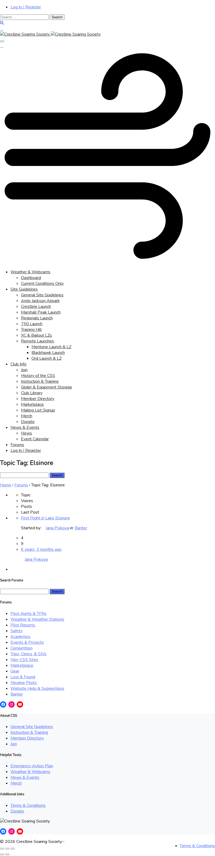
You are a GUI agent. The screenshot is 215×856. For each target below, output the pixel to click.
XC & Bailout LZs (36, 335)
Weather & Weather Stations (37, 619)
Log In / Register (25, 7)
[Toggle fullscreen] (7, 848)
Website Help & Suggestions (37, 688)
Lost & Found (22, 677)
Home (5, 485)
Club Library (31, 393)
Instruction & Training (39, 381)
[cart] (1, 28)
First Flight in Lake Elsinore (45, 518)
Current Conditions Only (42, 283)
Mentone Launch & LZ (51, 347)
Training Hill (31, 329)
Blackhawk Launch (48, 352)
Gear (14, 671)
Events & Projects (27, 642)
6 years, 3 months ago (41, 549)
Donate (28, 422)
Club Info (18, 364)
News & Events (24, 427)
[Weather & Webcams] (107, 262)
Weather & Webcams (30, 272)
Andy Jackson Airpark (40, 301)
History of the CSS (38, 376)
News (26, 433)
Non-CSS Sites (24, 660)
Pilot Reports (22, 625)
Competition (21, 648)
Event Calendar (35, 439)
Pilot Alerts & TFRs (28, 613)
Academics (20, 637)
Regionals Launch (37, 318)
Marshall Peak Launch (41, 312)
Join (24, 370)
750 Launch (31, 324)
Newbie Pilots (23, 683)
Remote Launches (37, 341)
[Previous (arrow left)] (2, 854)
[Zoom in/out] (12, 848)
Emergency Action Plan (31, 766)
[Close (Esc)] (2, 848)
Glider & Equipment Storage (46, 387)
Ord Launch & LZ (46, 358)
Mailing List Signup (38, 410)
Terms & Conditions (28, 805)
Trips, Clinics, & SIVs (28, 654)
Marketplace (32, 404)
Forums (17, 445)
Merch (26, 416)
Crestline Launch (36, 306)
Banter (81, 528)
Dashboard (31, 278)
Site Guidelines (24, 289)
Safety (16, 631)
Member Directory (37, 399)
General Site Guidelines (42, 295)
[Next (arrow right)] (7, 854)
